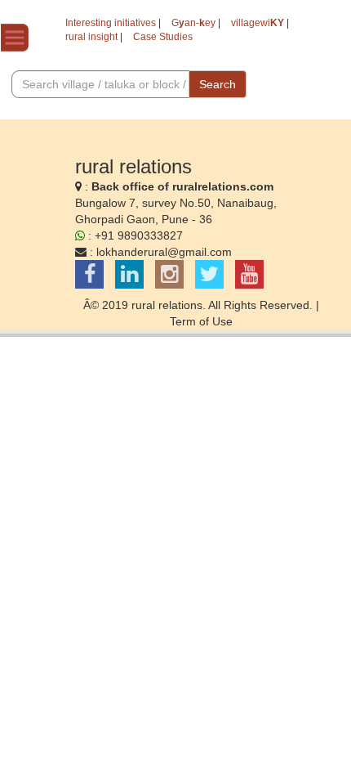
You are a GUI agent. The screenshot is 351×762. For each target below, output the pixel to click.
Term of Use (201, 321)
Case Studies (163, 37)
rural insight (91, 37)
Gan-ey (193, 23)
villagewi (257, 23)
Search (217, 84)
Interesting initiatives (110, 23)
